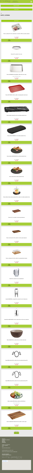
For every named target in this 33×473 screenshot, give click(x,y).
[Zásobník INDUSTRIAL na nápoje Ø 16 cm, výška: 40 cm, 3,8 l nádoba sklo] (16, 292)
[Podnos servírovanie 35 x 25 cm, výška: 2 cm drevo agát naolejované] (16, 231)
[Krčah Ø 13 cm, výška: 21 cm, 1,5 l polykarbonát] (16, 272)
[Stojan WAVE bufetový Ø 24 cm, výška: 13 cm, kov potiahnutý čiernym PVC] (16, 374)
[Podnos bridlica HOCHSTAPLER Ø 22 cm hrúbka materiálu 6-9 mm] (16, 149)
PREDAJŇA (3, 441)
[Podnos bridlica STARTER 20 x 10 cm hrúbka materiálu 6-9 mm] (16, 129)
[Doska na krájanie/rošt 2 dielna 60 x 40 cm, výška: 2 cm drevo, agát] (16, 415)
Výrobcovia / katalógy (6, 439)
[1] (15, 431)
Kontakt (3, 440)
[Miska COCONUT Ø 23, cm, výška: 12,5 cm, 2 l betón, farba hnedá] (16, 333)
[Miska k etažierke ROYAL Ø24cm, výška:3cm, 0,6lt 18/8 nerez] (16, 394)
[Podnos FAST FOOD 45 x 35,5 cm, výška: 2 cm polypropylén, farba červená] (16, 88)
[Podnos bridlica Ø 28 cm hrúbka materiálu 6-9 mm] (16, 170)
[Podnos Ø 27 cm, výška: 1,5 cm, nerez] (16, 47)
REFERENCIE (4, 442)
